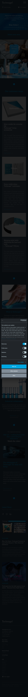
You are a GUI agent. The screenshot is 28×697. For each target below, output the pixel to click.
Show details (21, 362)
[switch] (24, 348)
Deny (14, 375)
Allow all (14, 366)
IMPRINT (4, 338)
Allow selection (14, 371)
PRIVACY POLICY (11, 338)
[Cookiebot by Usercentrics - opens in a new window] (20, 320)
